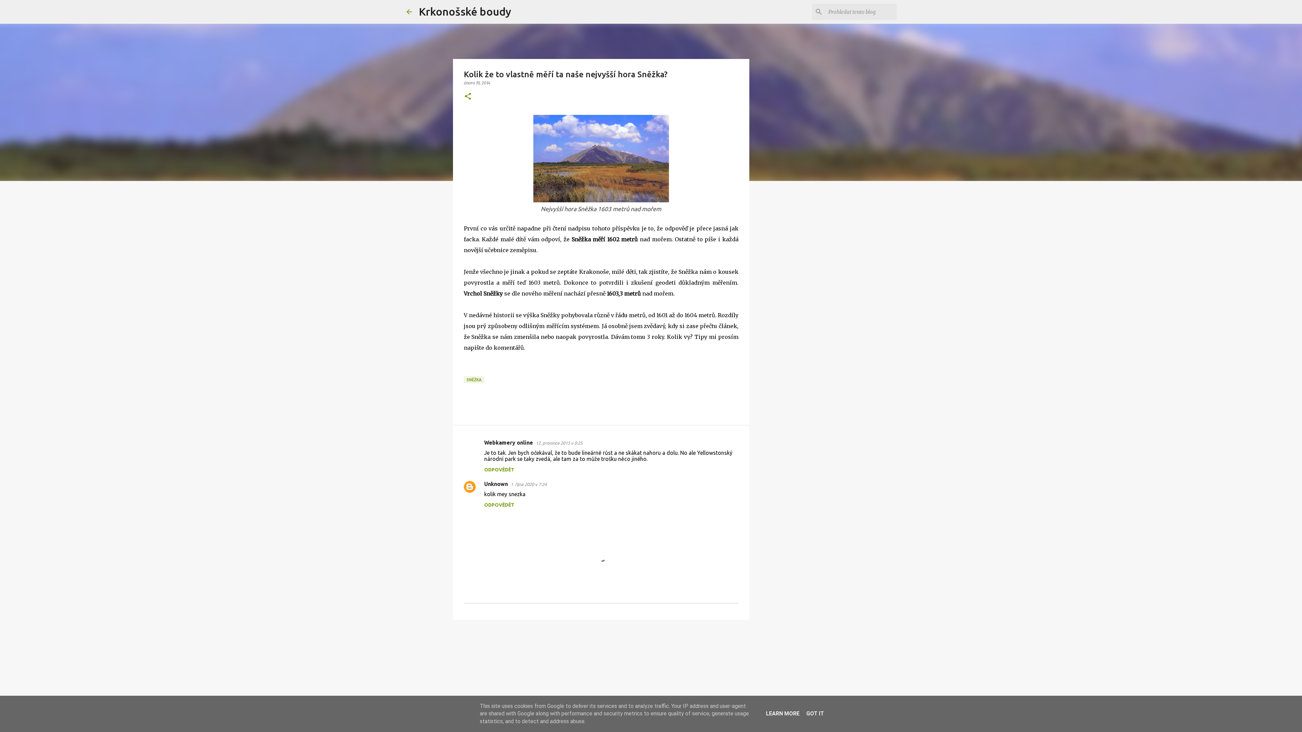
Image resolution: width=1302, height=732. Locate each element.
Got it (815, 713)
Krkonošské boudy (465, 11)
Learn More (783, 713)
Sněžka (474, 380)
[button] (468, 96)
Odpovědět (499, 469)
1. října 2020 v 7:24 (529, 484)
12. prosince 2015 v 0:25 (559, 443)
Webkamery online (508, 443)
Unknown (496, 484)
